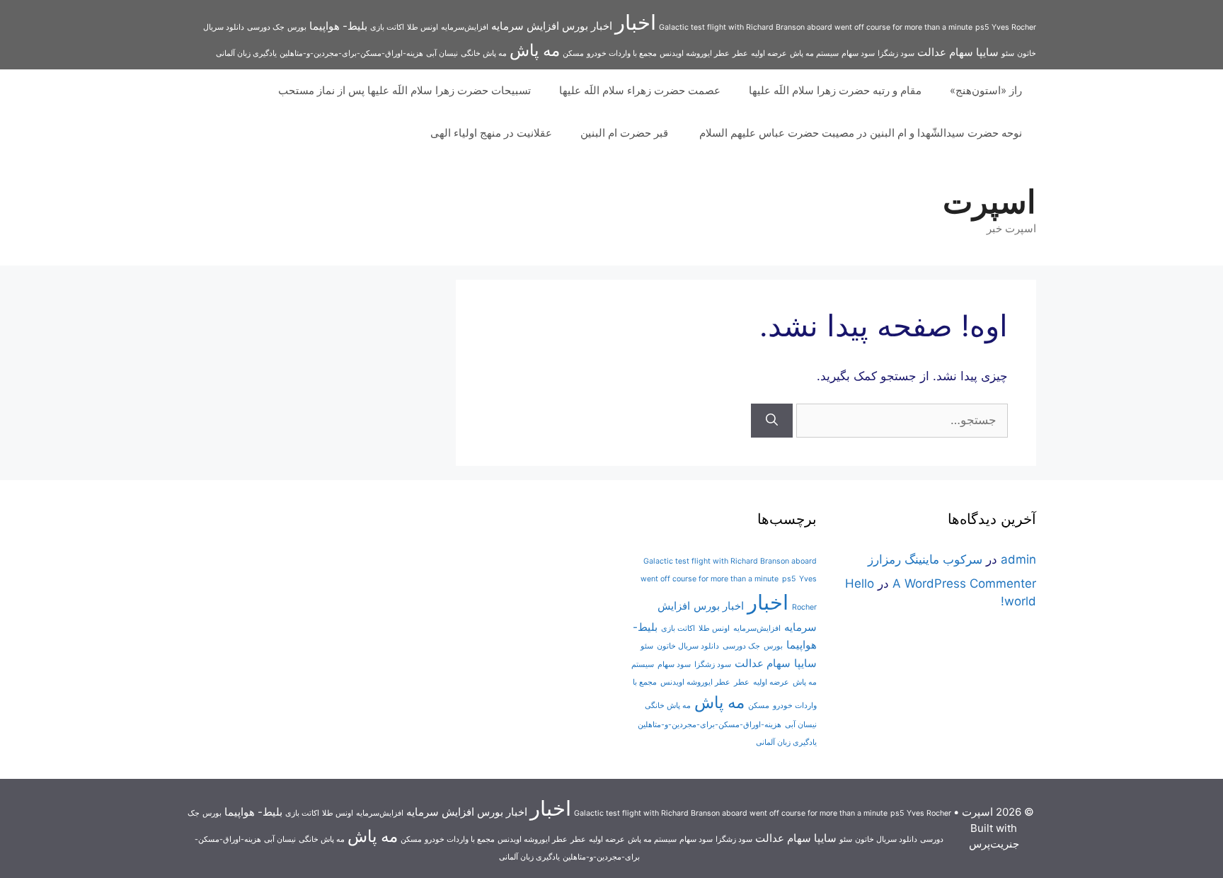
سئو (1007, 53)
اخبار (635, 22)
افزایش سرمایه (525, 26)
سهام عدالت (945, 52)
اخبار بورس (587, 26)
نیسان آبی (442, 53)
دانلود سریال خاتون (688, 646)
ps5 (982, 27)
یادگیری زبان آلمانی (246, 53)
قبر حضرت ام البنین (625, 132)
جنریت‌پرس (994, 843)
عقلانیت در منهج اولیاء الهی (491, 132)
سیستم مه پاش (814, 53)
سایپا (987, 52)
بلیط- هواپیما (338, 26)
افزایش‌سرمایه (464, 27)
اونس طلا (422, 27)
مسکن (573, 53)
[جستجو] (772, 421)
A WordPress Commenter (964, 583)
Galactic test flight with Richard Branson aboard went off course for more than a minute (815, 27)
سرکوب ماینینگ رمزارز (925, 559)
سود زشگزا (896, 53)
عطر (740, 53)
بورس (296, 27)
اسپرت (989, 201)
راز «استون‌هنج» (986, 90)
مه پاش (535, 49)
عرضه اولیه (769, 53)
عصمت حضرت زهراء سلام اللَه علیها (639, 90)
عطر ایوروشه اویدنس (695, 53)
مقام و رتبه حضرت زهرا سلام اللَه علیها (835, 90)
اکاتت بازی (387, 27)
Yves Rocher (1014, 27)
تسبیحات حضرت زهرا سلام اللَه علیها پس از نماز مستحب (404, 90)
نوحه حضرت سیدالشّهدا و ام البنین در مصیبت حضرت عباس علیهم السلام (860, 132)
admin (1018, 559)
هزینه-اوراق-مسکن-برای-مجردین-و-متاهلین (351, 53)
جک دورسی (266, 27)
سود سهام (858, 53)
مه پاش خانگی (484, 53)
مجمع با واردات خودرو (622, 53)
